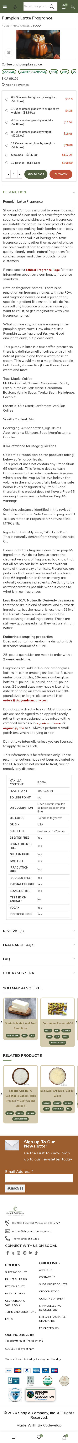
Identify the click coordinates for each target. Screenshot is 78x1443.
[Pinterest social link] (25, 1253)
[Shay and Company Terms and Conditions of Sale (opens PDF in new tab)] (21, 1312)
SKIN (24, 1035)
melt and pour (12, 1035)
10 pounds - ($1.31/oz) (42, 162)
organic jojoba (13, 728)
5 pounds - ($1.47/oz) (42, 154)
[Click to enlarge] (9, 53)
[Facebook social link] (7, 1253)
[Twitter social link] (13, 1253)
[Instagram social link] (19, 1253)
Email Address (19, 1171)
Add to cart (35, 174)
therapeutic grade (57, 1043)
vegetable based (20, 1119)
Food (37, 25)
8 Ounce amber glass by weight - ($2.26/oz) (42, 133)
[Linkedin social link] (30, 1253)
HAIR (56, 1030)
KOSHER (19, 1113)
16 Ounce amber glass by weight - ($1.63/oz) (42, 145)
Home (6, 25)
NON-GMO (66, 1030)
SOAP (65, 1036)
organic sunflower (48, 723)
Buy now (61, 174)
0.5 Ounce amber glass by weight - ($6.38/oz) (42, 99)
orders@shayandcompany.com (25, 700)
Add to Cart (21, 1015)
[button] (5, 6)
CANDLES (46, 1103)
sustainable (58, 1109)
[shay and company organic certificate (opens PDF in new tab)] (21, 1303)
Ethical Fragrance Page (43, 270)
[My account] (73, 6)
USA (32, 1035)
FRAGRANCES (21, 25)
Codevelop (52, 1425)
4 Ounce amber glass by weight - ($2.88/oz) (42, 122)
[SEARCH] (52, 6)
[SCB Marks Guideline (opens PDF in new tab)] (15, 1395)
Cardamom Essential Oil (57, 1023)
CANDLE (48, 1030)
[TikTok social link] (36, 1253)
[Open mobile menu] (5, 6)
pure (49, 1036)
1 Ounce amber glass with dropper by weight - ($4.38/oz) (42, 110)
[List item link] (39, 1223)
